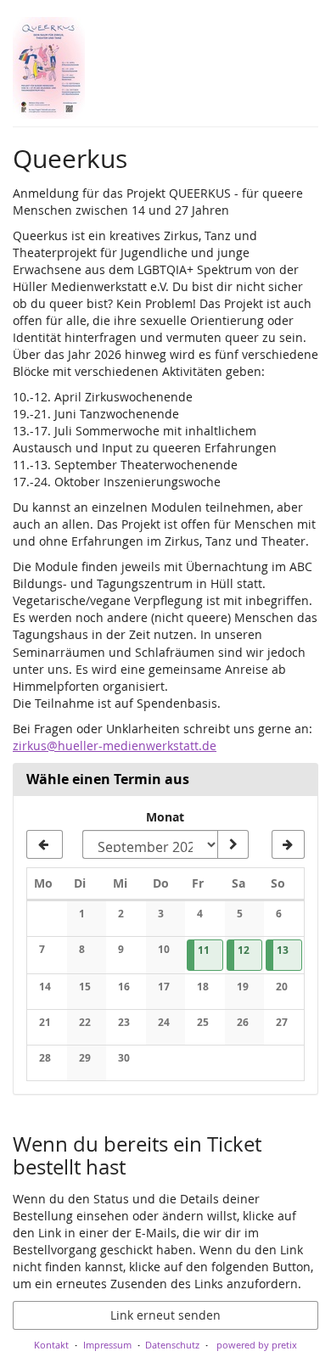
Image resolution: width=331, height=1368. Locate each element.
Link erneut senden (165, 1315)
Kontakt (51, 1344)
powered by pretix (256, 1344)
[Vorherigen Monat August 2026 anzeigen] (44, 844)
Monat (165, 817)
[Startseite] (49, 68)
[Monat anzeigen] (232, 844)
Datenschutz (172, 1344)
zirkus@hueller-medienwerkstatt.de (114, 745)
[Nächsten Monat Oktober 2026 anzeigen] (288, 844)
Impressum (107, 1344)
